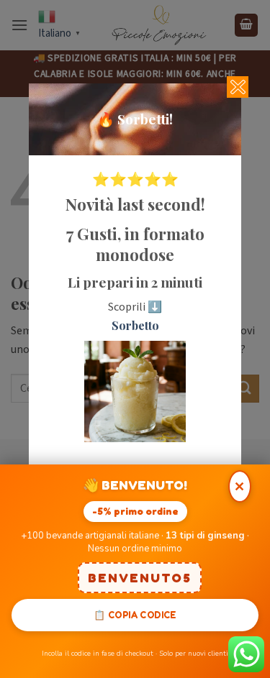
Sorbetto (135, 325)
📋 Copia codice (135, 614)
